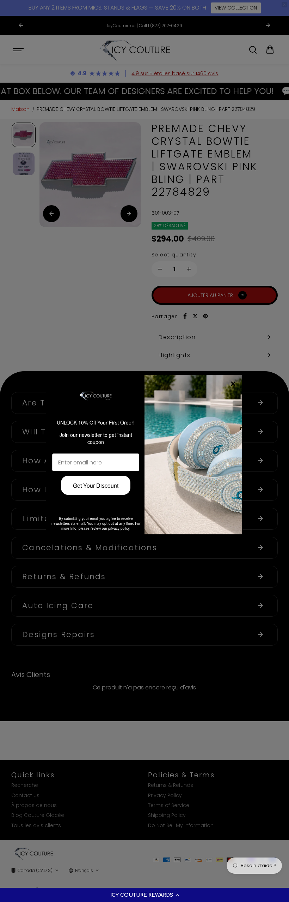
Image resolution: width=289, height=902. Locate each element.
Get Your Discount (95, 485)
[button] (144, 895)
